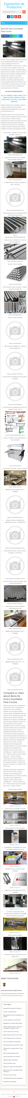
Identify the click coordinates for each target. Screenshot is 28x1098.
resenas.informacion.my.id (7, 1094)
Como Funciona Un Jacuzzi (11, 1031)
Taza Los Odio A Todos (9, 1075)
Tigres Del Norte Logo (9, 1063)
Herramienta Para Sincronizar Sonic (13, 1045)
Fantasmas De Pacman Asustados (13, 1078)
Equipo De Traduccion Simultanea (12, 1066)
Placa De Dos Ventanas (9, 1081)
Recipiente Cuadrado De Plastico (12, 1008)
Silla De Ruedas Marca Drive (11, 1053)
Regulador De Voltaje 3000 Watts (12, 1023)
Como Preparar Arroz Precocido (12, 1038)
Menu (3, 23)
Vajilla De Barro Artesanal (10, 1060)
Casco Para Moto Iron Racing (11, 1056)
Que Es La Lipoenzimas (9, 1011)
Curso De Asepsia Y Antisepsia (11, 1041)
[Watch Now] (15, 804)
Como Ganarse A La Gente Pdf (11, 1020)
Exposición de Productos (14, 5)
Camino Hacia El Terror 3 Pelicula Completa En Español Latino (12, 1027)
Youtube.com (17, 806)
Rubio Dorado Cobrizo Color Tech (12, 1035)
